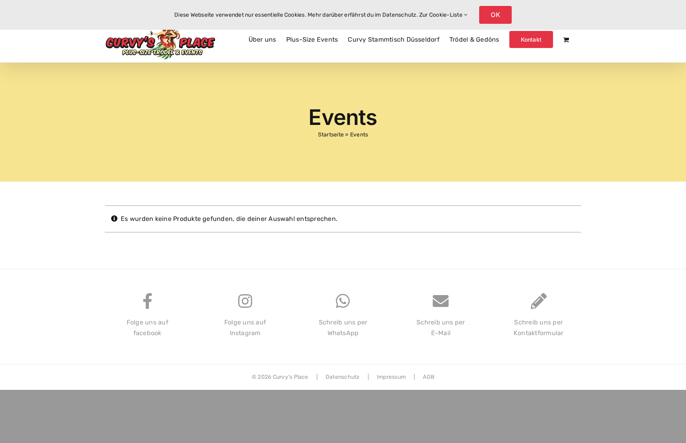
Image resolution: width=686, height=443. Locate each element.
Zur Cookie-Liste (441, 15)
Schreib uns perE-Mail (440, 327)
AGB (428, 377)
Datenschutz (343, 377)
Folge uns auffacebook (147, 327)
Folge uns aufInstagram (245, 327)
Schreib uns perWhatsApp (343, 327)
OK (495, 15)
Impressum (391, 377)
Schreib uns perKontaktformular (539, 327)
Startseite (331, 134)
